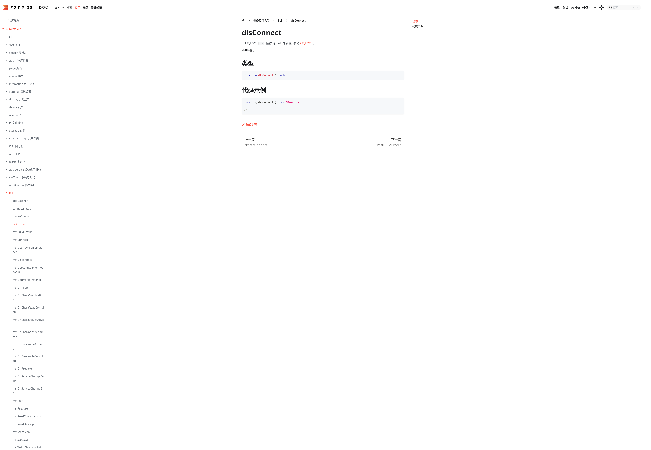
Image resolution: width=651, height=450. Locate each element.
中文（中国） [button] (583, 7)
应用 (77, 7)
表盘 (85, 7)
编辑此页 (251, 124)
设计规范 (96, 7)
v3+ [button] (57, 7)
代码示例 (417, 26)
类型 (415, 21)
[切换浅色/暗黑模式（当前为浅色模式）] (601, 7)
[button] (25, 29)
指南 (69, 7)
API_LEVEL (306, 43)
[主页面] (243, 22)
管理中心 (559, 7)
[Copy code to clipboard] (400, 75)
